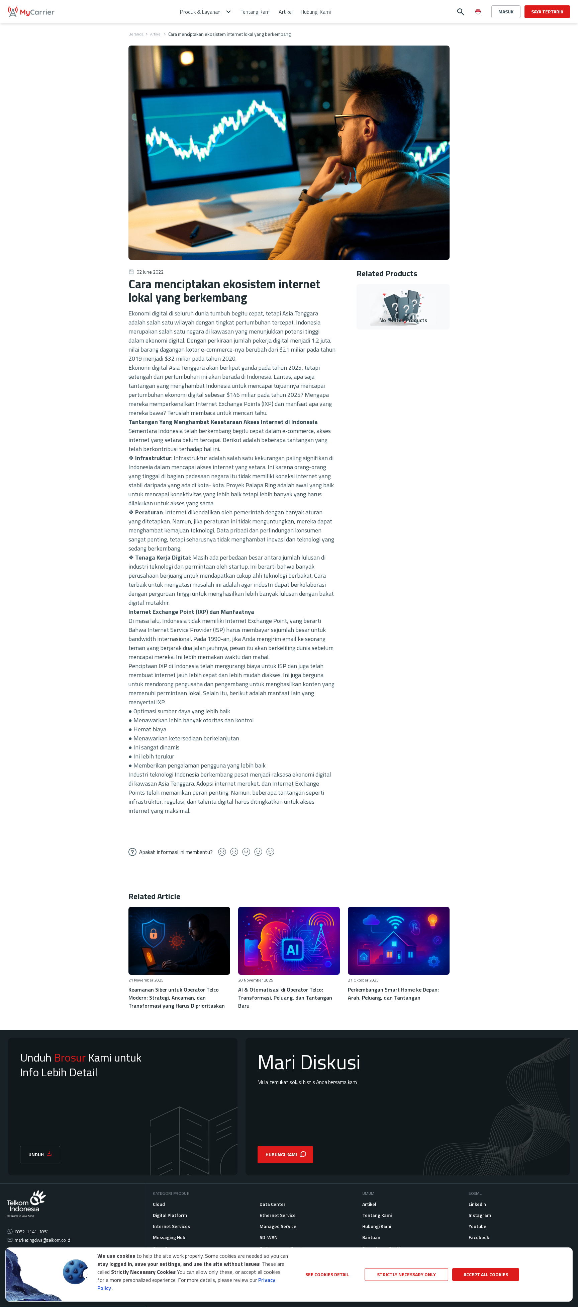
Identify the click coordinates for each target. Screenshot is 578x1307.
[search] (461, 12)
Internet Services (171, 1226)
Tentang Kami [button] (255, 12)
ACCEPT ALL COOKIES (486, 1274)
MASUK (505, 11)
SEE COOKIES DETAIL (327, 1274)
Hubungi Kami (376, 1226)
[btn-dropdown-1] (478, 35)
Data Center (273, 1204)
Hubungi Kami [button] (316, 12)
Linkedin (477, 1204)
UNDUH (36, 1154)
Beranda (135, 34)
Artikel (156, 34)
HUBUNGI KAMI (281, 1154)
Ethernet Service (278, 1215)
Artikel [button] (286, 12)
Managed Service (278, 1226)
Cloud (159, 1204)
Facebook (479, 1237)
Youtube (477, 1226)
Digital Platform (170, 1215)
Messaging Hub (169, 1237)
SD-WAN (269, 1237)
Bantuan (371, 1237)
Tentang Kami (377, 1215)
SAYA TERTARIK (547, 11)
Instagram (480, 1215)
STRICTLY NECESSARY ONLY (406, 1274)
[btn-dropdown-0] (478, 24)
